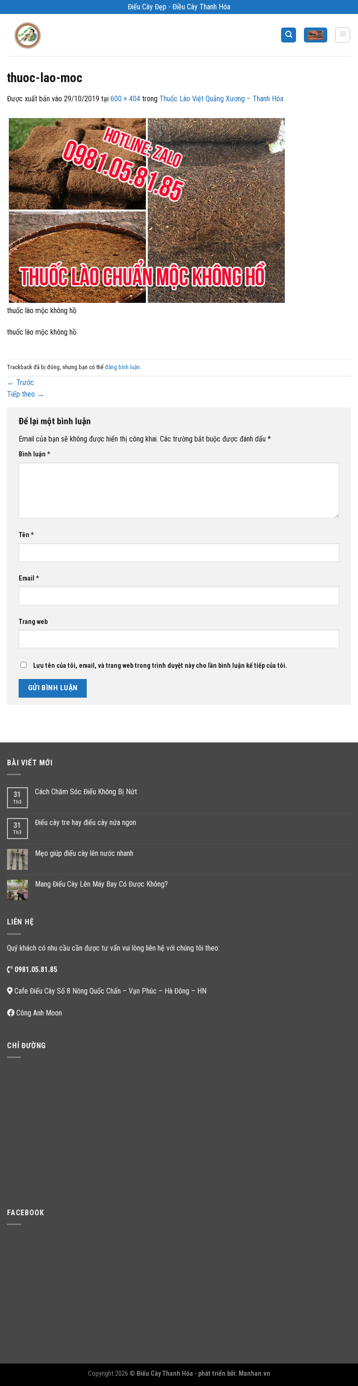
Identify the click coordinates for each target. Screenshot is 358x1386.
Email (29, 578)
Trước (20, 382)
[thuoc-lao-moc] (147, 209)
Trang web (33, 622)
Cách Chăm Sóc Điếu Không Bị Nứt (86, 791)
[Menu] (342, 35)
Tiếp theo (25, 394)
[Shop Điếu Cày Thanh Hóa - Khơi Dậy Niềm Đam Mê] (31, 35)
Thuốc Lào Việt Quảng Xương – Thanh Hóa (221, 98)
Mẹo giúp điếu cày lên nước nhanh (84, 853)
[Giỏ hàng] (315, 35)
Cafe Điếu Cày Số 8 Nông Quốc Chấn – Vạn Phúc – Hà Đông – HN (110, 991)
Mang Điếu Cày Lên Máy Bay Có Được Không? (101, 884)
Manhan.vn (254, 1374)
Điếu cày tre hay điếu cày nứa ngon (85, 822)
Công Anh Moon (39, 1012)
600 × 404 (125, 98)
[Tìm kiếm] (288, 35)
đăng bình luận (122, 367)
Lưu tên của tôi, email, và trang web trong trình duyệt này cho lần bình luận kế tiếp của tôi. (160, 666)
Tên (26, 535)
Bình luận (34, 454)
